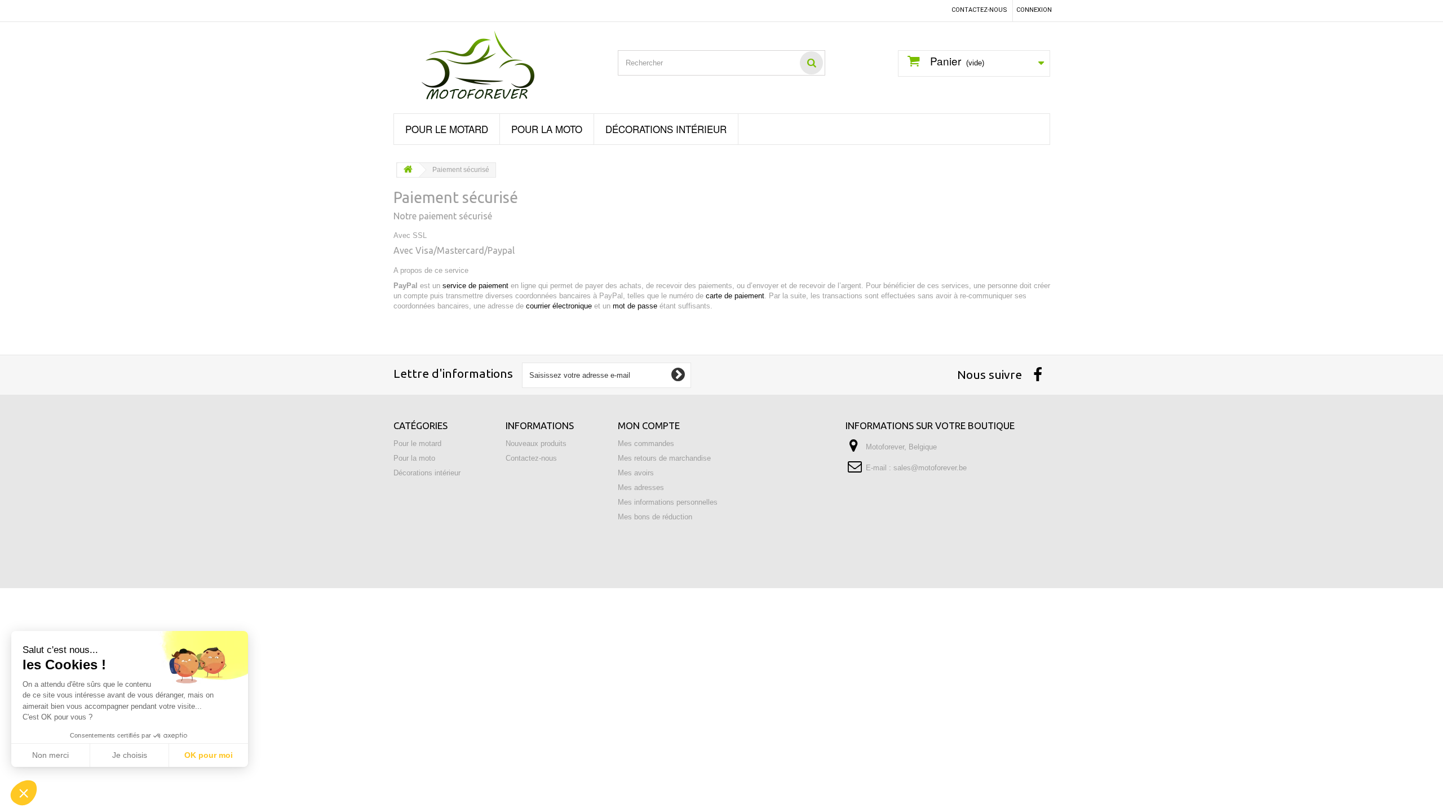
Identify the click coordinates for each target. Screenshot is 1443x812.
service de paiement (475, 285)
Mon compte (649, 425)
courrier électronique (559, 306)
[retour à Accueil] (408, 170)
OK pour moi (208, 755)
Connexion (1034, 10)
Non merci (50, 755)
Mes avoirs (636, 473)
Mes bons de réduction (655, 517)
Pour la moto (546, 129)
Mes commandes (646, 443)
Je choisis (129, 755)
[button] (23, 792)
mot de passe (635, 306)
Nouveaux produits (536, 443)
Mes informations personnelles (668, 502)
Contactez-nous (979, 10)
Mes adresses (641, 487)
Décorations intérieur (666, 129)
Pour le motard (446, 129)
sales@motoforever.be (930, 468)
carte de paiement (735, 296)
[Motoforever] (497, 64)
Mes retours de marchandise (664, 458)
